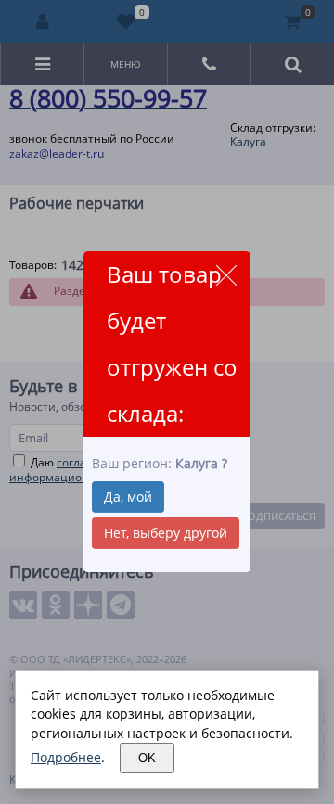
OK (147, 758)
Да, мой (128, 496)
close (226, 275)
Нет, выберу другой (165, 533)
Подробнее (66, 757)
